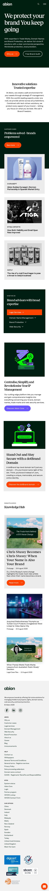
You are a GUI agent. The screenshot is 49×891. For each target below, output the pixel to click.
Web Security (9, 732)
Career (6, 740)
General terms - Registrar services (16, 763)
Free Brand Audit (32, 54)
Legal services (9, 726)
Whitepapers (9, 758)
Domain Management (12, 729)
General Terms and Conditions (15, 760)
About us (7, 738)
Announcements (10, 746)
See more (11, 145)
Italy (6, 815)
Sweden (7, 832)
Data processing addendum (14, 769)
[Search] (38, 4)
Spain (6, 830)
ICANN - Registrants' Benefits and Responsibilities (22, 775)
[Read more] (24, 552)
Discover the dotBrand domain (22, 484)
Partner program (10, 792)
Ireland (6, 812)
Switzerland (8, 835)
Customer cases (10, 723)
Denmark (7, 809)
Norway (7, 827)
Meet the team (9, 847)
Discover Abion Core (15, 408)
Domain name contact (12, 772)
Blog (5, 743)
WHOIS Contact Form (12, 798)
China (6, 806)
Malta (6, 821)
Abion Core (8, 786)
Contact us (8, 755)
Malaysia (7, 818)
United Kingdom (10, 844)
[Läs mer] (24, 174)
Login (6, 789)
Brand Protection (10, 735)
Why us (10, 54)
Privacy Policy (9, 766)
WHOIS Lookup (9, 795)
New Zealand (9, 824)
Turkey (6, 838)
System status (9, 783)
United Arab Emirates (12, 841)
